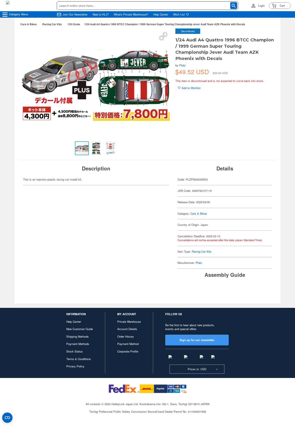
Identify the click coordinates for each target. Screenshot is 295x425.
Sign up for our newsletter (196, 340)
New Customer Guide (79, 329)
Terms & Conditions (78, 359)
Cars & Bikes (28, 24)
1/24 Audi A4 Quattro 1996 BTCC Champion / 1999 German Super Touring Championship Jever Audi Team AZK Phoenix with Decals (164, 24)
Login (261, 6)
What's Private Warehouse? (131, 14)
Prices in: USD (197, 369)
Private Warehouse (129, 322)
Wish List (179, 14)
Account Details (127, 329)
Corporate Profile (127, 351)
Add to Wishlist (191, 88)
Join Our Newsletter (75, 14)
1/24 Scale (73, 24)
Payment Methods (77, 344)
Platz (182, 65)
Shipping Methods (77, 336)
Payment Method (128, 344)
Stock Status (74, 351)
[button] (163, 36)
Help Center (160, 14)
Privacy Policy (75, 366)
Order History (125, 336)
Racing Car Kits (52, 24)
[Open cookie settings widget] (7, 417)
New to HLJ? (101, 14)
